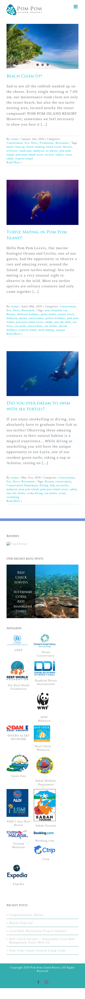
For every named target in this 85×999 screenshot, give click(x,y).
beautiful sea (59, 310)
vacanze (60, 329)
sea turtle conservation (28, 326)
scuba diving (35, 493)
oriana (15, 139)
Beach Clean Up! (42, 43)
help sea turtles (59, 485)
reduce (60, 154)
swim (62, 493)
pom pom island (29, 489)
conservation (63, 481)
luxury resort (66, 314)
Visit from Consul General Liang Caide (37, 950)
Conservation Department (22, 485)
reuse (68, 154)
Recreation (62, 142)
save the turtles (16, 493)
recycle (49, 154)
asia (47, 310)
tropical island (24, 158)
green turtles (48, 314)
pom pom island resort (29, 154)
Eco (27, 142)
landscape (26, 150)
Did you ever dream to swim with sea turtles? (42, 370)
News (34, 142)
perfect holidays (55, 318)
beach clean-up (16, 146)
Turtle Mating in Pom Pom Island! (42, 199)
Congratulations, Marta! (26, 915)
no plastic (52, 150)
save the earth (62, 322)
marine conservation (31, 318)
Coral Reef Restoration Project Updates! (38, 931)
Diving (44, 485)
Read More (13, 162)
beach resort (53, 146)
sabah (10, 158)
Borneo (67, 146)
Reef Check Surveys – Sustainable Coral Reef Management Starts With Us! (21, 596)
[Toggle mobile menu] (76, 6)
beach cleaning (36, 146)
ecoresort (12, 150)
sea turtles (50, 326)
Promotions (47, 142)
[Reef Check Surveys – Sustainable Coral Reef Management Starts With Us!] (42, 591)
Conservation (15, 142)
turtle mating (46, 329)
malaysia (38, 150)
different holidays (28, 314)
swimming (13, 497)
